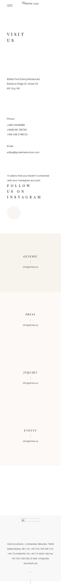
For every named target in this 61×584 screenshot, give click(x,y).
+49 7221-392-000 (20, 558)
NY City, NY (13, 88)
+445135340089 (16, 125)
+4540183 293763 (17, 130)
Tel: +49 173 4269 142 (37, 553)
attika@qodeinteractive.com (23, 152)
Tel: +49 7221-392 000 (37, 548)
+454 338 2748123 (17, 134)
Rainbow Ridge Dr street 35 (22, 84)
